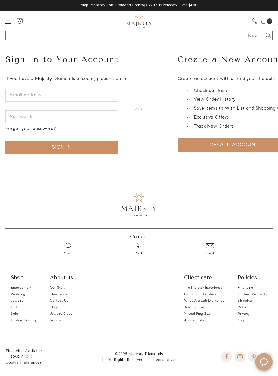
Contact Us (59, 301)
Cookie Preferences (23, 362)
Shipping (245, 301)
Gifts (15, 307)
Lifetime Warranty (252, 294)
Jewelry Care (194, 307)
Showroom (58, 294)
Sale (14, 314)
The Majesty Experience (203, 288)
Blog (53, 307)
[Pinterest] (253, 356)
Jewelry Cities (61, 314)
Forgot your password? (30, 128)
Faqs (242, 320)
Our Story (57, 288)
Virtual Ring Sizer (198, 314)
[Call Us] (255, 21)
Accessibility (194, 320)
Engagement (21, 288)
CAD (16, 356)
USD (28, 356)
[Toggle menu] (10, 21)
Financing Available (23, 351)
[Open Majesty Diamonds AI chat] (264, 362)
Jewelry (17, 301)
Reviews (56, 320)
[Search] (268, 35)
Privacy (243, 314)
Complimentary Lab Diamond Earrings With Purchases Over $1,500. (139, 5)
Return (243, 307)
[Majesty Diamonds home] (139, 21)
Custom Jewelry (23, 320)
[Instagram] (240, 356)
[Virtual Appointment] (19, 21)
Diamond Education (200, 294)
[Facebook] (226, 356)
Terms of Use (166, 359)
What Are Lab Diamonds (204, 301)
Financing (245, 288)
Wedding (18, 294)
